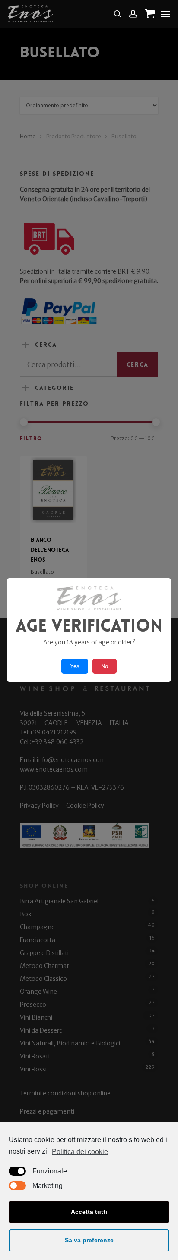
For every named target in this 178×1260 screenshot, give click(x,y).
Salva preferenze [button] (89, 1240)
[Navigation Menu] (165, 13)
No (104, 666)
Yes (74, 666)
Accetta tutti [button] (89, 1211)
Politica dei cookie (80, 1151)
